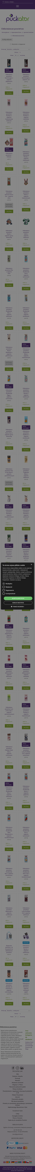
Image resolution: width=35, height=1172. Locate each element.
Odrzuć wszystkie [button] (18, 602)
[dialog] (17, 586)
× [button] (31, 564)
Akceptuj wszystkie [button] (18, 598)
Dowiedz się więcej (15, 580)
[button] (17, 606)
